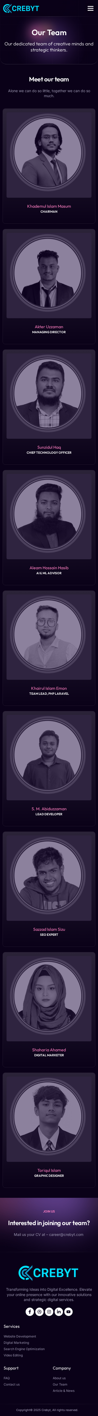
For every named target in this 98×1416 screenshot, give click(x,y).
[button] (91, 8)
